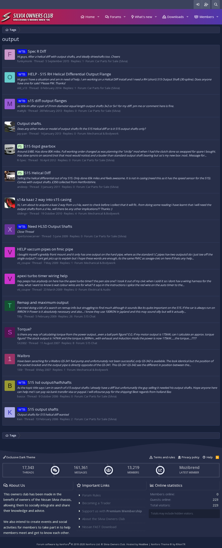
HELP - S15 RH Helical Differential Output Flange (64, 74)
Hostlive (143, 544)
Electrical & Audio (99, 289)
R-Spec (21, 160)
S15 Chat (89, 316)
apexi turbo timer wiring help (42, 275)
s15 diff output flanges (42, 100)
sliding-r (22, 213)
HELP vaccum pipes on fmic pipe (45, 249)
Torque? (24, 329)
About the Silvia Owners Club (103, 519)
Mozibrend (189, 467)
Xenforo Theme (168, 544)
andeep (22, 187)
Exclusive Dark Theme (20, 457)
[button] (98, 16)
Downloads (175, 17)
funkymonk (24, 61)
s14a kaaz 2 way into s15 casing (44, 199)
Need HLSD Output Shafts (45, 226)
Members (206, 17)
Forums (115, 17)
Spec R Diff (32, 51)
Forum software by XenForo (68, 544)
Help (210, 457)
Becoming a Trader (96, 503)
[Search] (216, 4)
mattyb (21, 111)
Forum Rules (91, 495)
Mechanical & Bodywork (103, 133)
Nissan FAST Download (99, 527)
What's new (143, 17)
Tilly (19, 316)
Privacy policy (190, 457)
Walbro (23, 355)
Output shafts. (29, 123)
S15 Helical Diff (34, 172)
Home (90, 17)
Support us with (112, 511)
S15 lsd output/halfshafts (45, 382)
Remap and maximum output (43, 302)
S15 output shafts (38, 409)
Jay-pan (22, 133)
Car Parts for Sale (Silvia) (111, 61)
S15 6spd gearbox (37, 146)
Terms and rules (164, 457)
